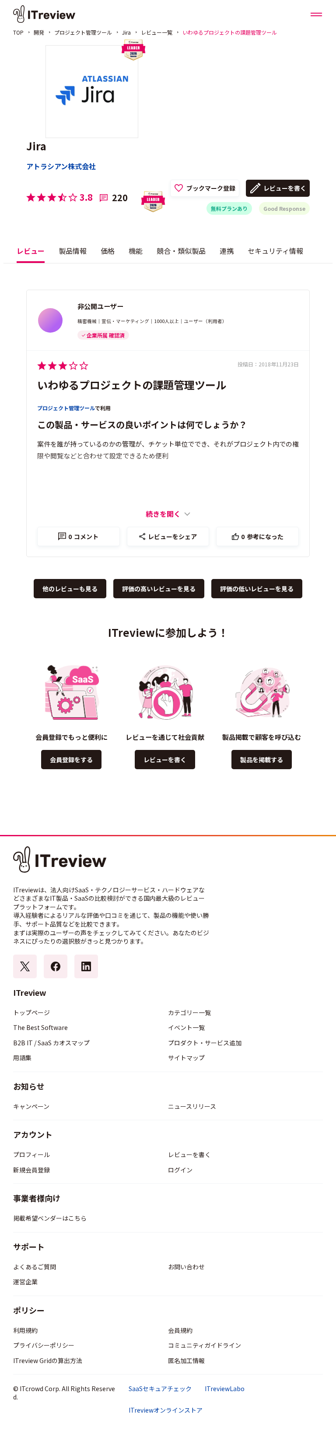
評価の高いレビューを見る (159, 588)
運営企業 (25, 1281)
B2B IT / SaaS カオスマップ (51, 1042)
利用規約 (25, 1330)
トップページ (31, 1012)
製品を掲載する (261, 759)
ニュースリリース (192, 1106)
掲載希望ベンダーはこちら (50, 1218)
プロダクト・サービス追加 (205, 1042)
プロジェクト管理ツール (83, 32)
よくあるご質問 (34, 1266)
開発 (39, 32)
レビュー (31, 250)
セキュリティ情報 (275, 250)
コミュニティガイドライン (204, 1345)
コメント (83, 536)
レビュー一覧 (156, 32)
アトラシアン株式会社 (61, 166)
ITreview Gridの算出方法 (47, 1360)
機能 (136, 250)
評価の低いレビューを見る (257, 588)
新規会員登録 (31, 1169)
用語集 (22, 1057)
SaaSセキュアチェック (160, 1389)
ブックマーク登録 (210, 188)
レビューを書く (284, 188)
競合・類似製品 (181, 250)
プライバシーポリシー (43, 1345)
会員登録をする (71, 759)
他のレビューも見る (70, 588)
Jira (126, 32)
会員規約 (180, 1330)
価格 (108, 250)
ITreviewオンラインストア (166, 1410)
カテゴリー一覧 (189, 1012)
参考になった (262, 536)
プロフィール (31, 1154)
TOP (18, 32)
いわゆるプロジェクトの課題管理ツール (131, 384)
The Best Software (40, 1027)
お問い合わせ (186, 1266)
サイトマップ (186, 1057)
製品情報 (73, 250)
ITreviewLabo (225, 1389)
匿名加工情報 (186, 1360)
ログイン (180, 1169)
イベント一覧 (186, 1027)
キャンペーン (31, 1106)
